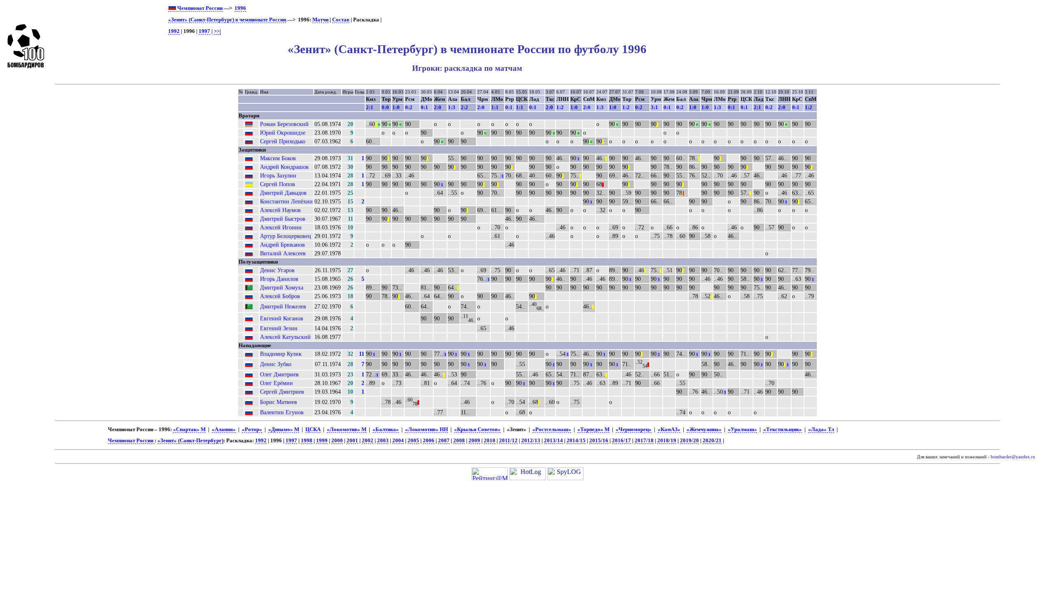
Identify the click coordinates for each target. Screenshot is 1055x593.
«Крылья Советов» (477, 429)
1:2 (560, 107)
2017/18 (644, 441)
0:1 (424, 107)
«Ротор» (252, 429)
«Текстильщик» (782, 429)
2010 (489, 441)
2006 (428, 441)
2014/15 (576, 441)
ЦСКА (313, 429)
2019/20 (689, 441)
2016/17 (621, 441)
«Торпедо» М (593, 429)
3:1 (654, 107)
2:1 (369, 107)
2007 (444, 441)
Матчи (320, 20)
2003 (383, 441)
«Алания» (224, 429)
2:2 (464, 107)
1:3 (451, 107)
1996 (240, 8)
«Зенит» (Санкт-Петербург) (190, 441)
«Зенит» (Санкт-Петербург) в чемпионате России (227, 20)
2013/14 (553, 441)
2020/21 (712, 441)
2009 (474, 441)
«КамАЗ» (669, 429)
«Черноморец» (634, 429)
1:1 (495, 107)
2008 (459, 441)
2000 (337, 441)
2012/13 (530, 441)
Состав (340, 20)
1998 (306, 441)
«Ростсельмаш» (551, 429)
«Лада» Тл (821, 429)
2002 (367, 441)
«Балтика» (386, 429)
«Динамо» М (283, 429)
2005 (413, 441)
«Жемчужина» (704, 429)
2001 (352, 441)
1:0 (396, 107)
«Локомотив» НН (426, 429)
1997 (204, 31)
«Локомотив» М (346, 429)
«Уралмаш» (742, 429)
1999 (322, 441)
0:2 (409, 107)
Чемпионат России (199, 8)
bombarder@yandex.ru (1013, 457)
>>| (217, 31)
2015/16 (598, 441)
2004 (398, 441)
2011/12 (508, 441)
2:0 (437, 107)
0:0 (385, 107)
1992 (174, 31)
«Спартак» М (189, 429)
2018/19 (666, 441)
